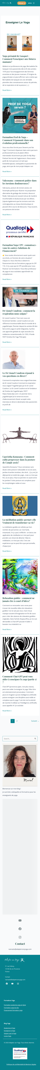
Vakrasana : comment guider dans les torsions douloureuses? (20, 182)
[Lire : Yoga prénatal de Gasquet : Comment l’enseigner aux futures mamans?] (20, 42)
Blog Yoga (7, 1023)
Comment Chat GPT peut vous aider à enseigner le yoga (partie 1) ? (19, 679)
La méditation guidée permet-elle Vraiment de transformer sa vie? (19, 521)
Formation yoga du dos (11, 1008)
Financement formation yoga (13, 1010)
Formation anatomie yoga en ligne (15, 1005)
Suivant (35, 721)
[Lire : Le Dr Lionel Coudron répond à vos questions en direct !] (14, 359)
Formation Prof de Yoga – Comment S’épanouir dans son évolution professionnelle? (18, 140)
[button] (21, 3)
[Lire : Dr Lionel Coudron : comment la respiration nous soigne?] (20, 297)
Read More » (7, 90)
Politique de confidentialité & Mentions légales (21, 1064)
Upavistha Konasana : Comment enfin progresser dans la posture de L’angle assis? (19, 459)
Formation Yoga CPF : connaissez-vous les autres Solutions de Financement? (20, 247)
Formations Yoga (9, 1000)
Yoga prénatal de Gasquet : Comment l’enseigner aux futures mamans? (19, 58)
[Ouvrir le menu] (31, 3)
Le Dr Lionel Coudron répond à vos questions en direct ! (18, 374)
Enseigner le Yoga (9, 1031)
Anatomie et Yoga (9, 1028)
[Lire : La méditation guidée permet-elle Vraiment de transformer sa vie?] (20, 505)
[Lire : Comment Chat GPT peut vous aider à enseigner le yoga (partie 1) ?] (20, 654)
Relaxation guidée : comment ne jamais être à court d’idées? (19, 599)
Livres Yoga (7, 1036)
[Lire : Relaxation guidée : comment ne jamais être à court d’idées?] (20, 576)
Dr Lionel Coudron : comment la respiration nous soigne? (19, 312)
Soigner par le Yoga (10, 1033)
